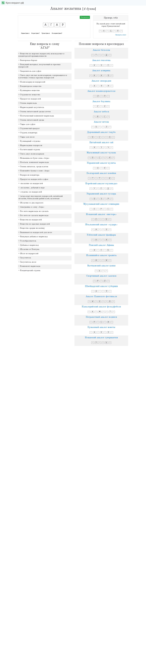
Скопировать (85, 17)
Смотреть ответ (120, 35)
